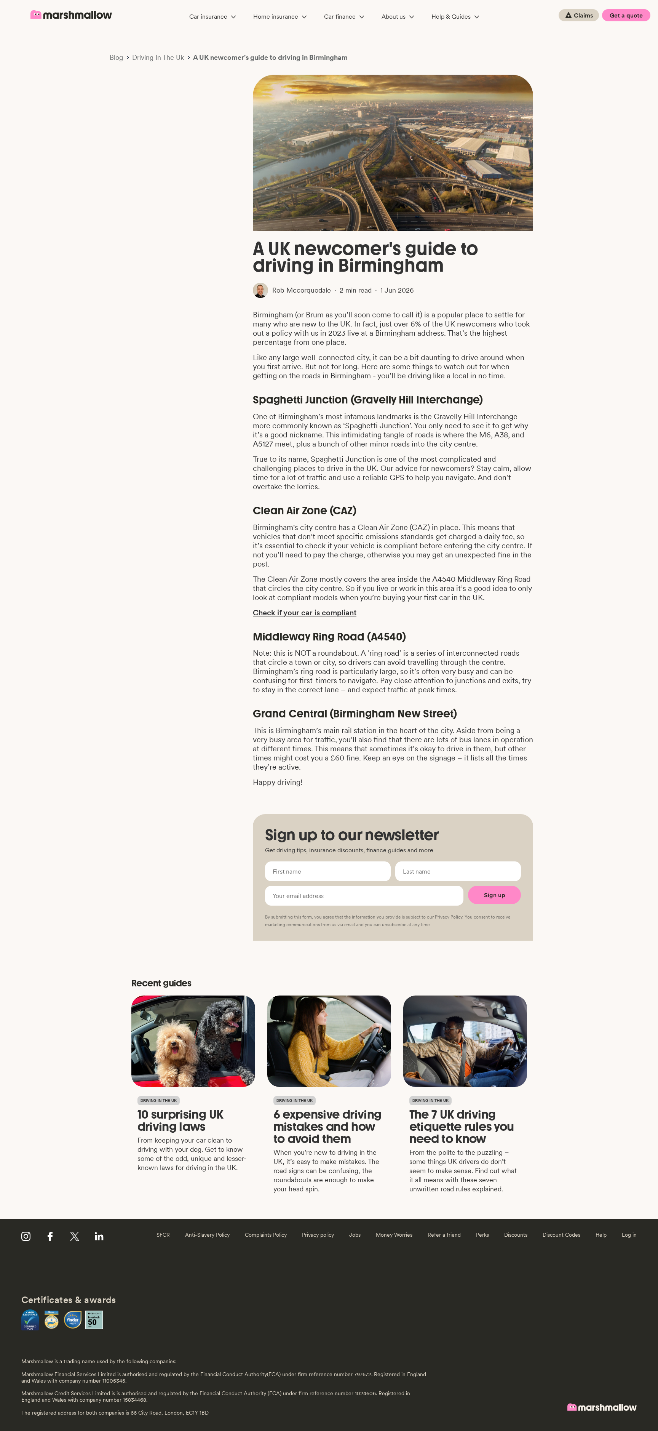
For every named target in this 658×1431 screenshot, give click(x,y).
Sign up (494, 895)
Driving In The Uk (158, 57)
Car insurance (208, 16)
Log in (629, 1234)
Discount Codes (561, 1234)
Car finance (340, 16)
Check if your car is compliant (304, 613)
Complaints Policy (266, 1234)
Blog (116, 57)
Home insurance (275, 16)
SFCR (163, 1234)
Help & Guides (451, 16)
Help (601, 1234)
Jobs (355, 1234)
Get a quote (626, 15)
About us (394, 16)
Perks (482, 1234)
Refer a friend (444, 1234)
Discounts (515, 1234)
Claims (583, 15)
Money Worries (394, 1234)
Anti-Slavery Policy (207, 1234)
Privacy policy (318, 1234)
